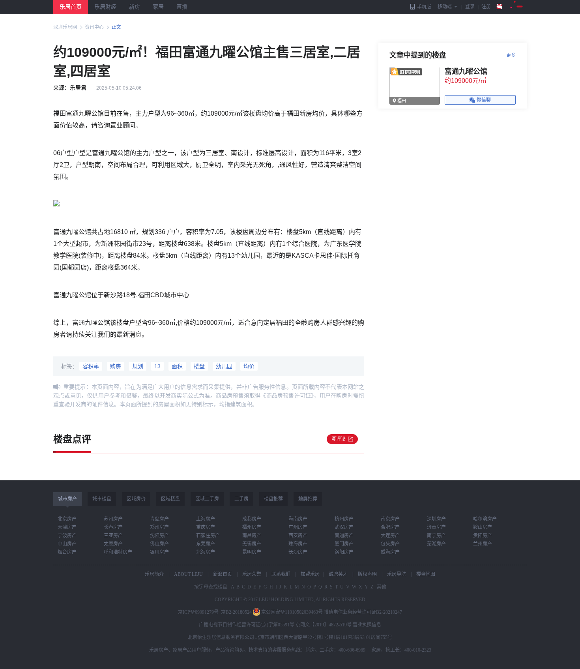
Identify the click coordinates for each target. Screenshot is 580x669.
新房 (134, 7)
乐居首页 (71, 7)
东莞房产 (205, 544)
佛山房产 (159, 544)
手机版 (424, 7)
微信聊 (484, 100)
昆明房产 (251, 552)
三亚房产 (113, 535)
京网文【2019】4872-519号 (324, 625)
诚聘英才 (338, 574)
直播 (181, 7)
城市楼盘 (101, 499)
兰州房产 (482, 544)
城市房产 (67, 499)
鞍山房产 (482, 527)
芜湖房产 (436, 544)
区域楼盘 (170, 499)
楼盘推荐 (273, 499)
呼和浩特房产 (118, 552)
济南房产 (436, 527)
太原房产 (113, 544)
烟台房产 (67, 552)
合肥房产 (390, 527)
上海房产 (205, 519)
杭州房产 (344, 519)
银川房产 (159, 552)
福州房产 (251, 527)
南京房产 (390, 519)
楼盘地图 (425, 574)
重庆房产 (205, 527)
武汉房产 (344, 527)
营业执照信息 (367, 625)
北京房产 (67, 519)
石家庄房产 (208, 535)
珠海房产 (297, 544)
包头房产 (390, 544)
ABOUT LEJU (188, 574)
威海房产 (390, 552)
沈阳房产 (159, 535)
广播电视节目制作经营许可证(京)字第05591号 (246, 625)
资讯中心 (94, 27)
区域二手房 (207, 499)
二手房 (241, 499)
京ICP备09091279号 (198, 612)
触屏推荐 (307, 499)
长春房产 (113, 527)
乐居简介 (154, 574)
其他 (381, 587)
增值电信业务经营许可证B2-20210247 (363, 612)
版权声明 (367, 574)
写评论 (338, 439)
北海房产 (205, 552)
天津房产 (67, 527)
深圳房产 (436, 519)
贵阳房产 (482, 535)
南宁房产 (436, 535)
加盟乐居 (310, 574)
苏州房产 (113, 519)
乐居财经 (105, 7)
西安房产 (297, 535)
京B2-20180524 (236, 612)
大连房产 (390, 535)
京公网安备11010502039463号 (292, 612)
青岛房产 (159, 519)
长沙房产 (297, 552)
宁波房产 (67, 535)
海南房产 (297, 519)
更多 (511, 55)
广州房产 (297, 527)
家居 (158, 7)
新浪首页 (222, 574)
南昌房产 (251, 535)
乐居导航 (396, 574)
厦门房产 (344, 544)
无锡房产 (251, 544)
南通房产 (344, 535)
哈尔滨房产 (485, 519)
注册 (486, 6)
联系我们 (280, 574)
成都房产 (251, 519)
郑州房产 (159, 527)
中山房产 (67, 544)
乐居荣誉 (251, 574)
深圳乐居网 (65, 27)
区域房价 (136, 499)
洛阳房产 (344, 552)
